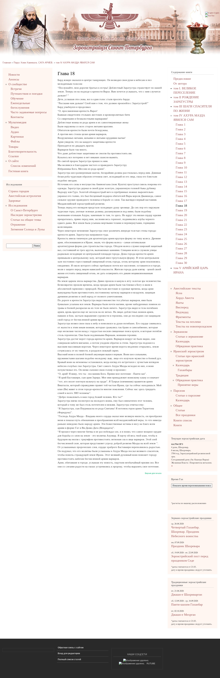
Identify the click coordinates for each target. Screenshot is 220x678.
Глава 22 (181, 224)
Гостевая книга (18, 171)
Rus (212, 15)
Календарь (183, 341)
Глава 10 (181, 167)
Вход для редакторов (69, 653)
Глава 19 (181, 210)
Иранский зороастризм (188, 351)
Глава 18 (181, 205)
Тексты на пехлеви (188, 321)
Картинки (17, 136)
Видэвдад (182, 312)
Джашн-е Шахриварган (186, 594)
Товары (13, 146)
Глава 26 (181, 243)
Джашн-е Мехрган (183, 614)
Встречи (16, 89)
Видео (15, 127)
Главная (7, 62)
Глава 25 (181, 239)
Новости (14, 74)
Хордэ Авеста (185, 298)
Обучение (17, 98)
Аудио (15, 132)
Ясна (179, 293)
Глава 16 (181, 196)
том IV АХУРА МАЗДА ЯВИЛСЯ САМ (75, 62)
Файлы (15, 141)
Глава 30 (181, 263)
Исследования (17, 205)
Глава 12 (181, 177)
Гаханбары (185, 370)
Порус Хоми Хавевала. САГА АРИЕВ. (33, 62)
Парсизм (179, 390)
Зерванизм (180, 331)
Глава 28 (181, 253)
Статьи (180, 410)
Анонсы (13, 79)
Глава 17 (181, 201)
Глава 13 (181, 181)
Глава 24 (181, 234)
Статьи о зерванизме (189, 336)
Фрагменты (183, 317)
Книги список (182, 420)
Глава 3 (180, 134)
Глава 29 (181, 258)
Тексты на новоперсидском (194, 326)
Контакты (17, 117)
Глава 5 (180, 143)
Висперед (182, 307)
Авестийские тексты (187, 288)
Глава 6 (180, 148)
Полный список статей (69, 659)
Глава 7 (180, 153)
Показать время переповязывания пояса (192, 485)
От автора (180, 83)
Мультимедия (17, 122)
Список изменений (23, 165)
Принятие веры (188, 384)
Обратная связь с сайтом (71, 647)
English (216, 13)
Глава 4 (180, 139)
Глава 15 (181, 191)
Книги (177, 425)
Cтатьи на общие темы (26, 219)
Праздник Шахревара (185, 546)
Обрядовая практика (189, 346)
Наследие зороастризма (26, 215)
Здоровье (14, 200)
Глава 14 (181, 186)
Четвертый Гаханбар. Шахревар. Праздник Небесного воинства (185, 532)
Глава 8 (180, 158)
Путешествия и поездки (26, 93)
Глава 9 (180, 162)
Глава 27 (181, 248)
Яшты (180, 302)
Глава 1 (180, 124)
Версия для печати (153, 473)
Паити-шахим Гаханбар (187, 604)
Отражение (18, 224)
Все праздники (185, 415)
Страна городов (18, 191)
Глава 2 (180, 129)
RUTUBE (151, 663)
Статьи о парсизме (188, 395)
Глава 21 (181, 220)
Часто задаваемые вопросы (29, 112)
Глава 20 (181, 215)
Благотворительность (22, 151)
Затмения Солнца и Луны (28, 229)
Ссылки (13, 156)
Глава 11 (181, 172)
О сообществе (17, 84)
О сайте (13, 161)
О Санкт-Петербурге (24, 210)
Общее (177, 405)
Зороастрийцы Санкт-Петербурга (112, 47)
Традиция (182, 375)
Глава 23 (181, 229)
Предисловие (182, 78)
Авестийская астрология (24, 196)
